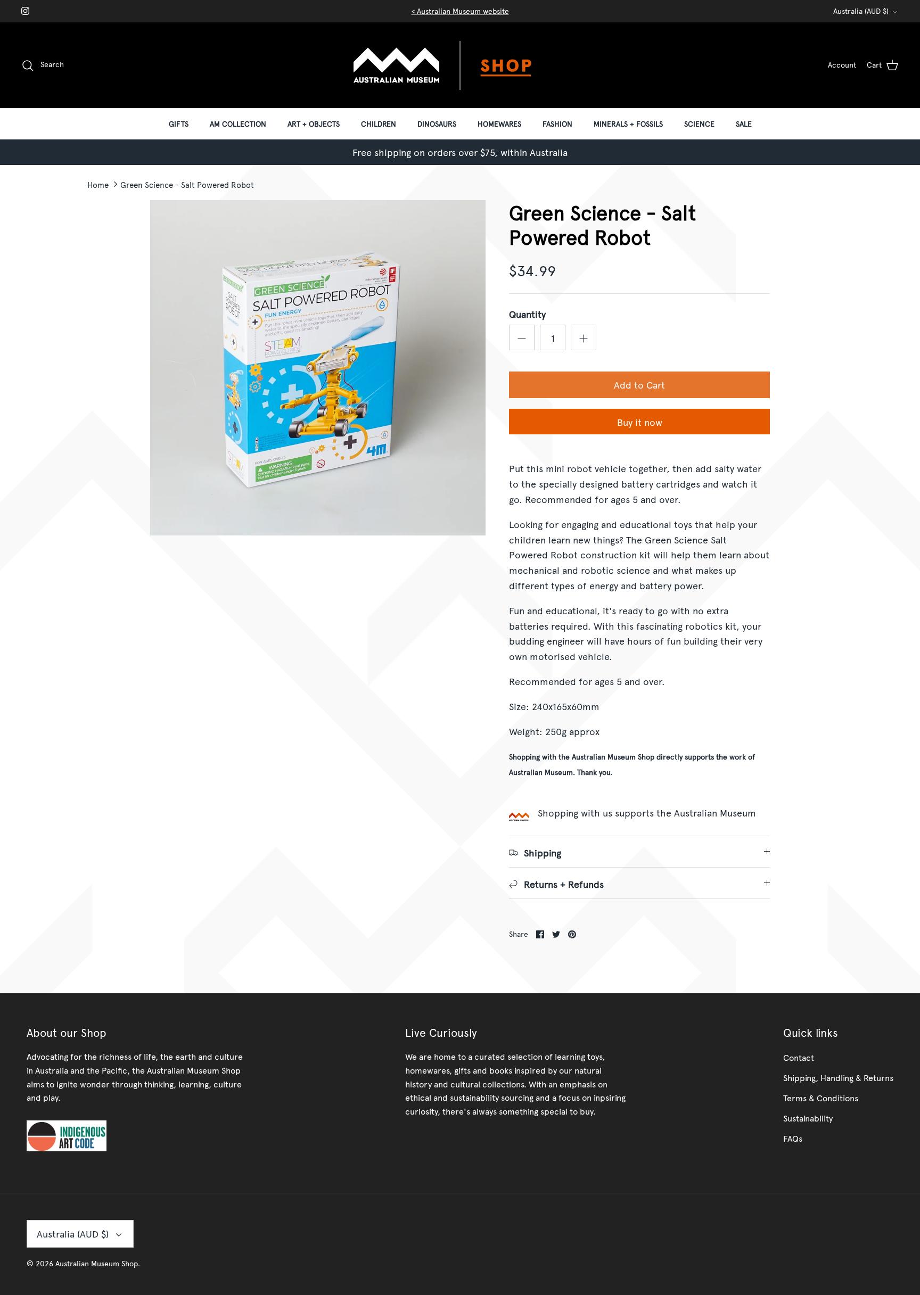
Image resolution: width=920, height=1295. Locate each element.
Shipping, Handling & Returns (838, 1077)
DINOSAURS (436, 124)
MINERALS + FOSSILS (628, 124)
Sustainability (808, 1118)
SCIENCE (699, 124)
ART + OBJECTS (314, 124)
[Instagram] (25, 11)
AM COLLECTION (238, 124)
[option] (318, 367)
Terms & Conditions (820, 1097)
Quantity (527, 313)
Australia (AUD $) (861, 11)
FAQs (792, 1138)
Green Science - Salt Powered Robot (187, 183)
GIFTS (178, 124)
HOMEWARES (499, 124)
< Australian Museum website (460, 11)
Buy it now (639, 421)
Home (98, 183)
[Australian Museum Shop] (460, 65)
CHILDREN (378, 124)
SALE (744, 124)
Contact (798, 1057)
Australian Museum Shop (96, 1263)
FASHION (557, 124)
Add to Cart (639, 384)
